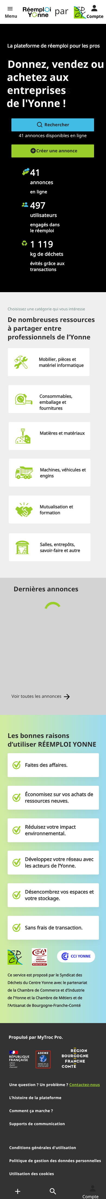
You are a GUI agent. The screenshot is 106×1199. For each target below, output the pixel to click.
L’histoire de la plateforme (35, 1097)
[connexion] (90, 8)
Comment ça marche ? (31, 1110)
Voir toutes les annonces (37, 696)
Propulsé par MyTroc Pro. (36, 1037)
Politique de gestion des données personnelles (55, 1160)
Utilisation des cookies (31, 1173)
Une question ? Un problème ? (54, 1084)
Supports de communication (37, 1124)
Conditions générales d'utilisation (42, 1147)
